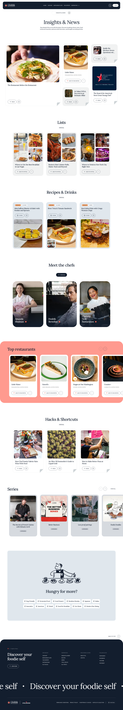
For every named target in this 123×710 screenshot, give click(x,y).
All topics (64, 664)
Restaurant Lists (58, 5)
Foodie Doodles (116, 525)
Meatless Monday (74, 601)
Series (63, 660)
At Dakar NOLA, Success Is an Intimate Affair (80, 93)
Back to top (112, 636)
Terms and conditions (62, 702)
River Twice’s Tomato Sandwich (60, 208)
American (41, 606)
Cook (20, 215)
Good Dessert (59, 601)
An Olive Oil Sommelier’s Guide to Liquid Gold (61, 462)
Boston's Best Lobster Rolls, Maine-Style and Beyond (58, 166)
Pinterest (102, 663)
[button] (110, 5)
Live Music (78, 606)
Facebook (102, 658)
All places (45, 664)
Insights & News (60, 12)
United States (112, 702)
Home (44, 5)
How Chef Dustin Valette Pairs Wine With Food (26, 462)
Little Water (69, 72)
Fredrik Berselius (52, 320)
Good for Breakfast (64, 606)
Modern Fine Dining (92, 606)
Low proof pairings (85, 525)
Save (19, 102)
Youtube (101, 660)
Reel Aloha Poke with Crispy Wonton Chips (91, 209)
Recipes (63, 657)
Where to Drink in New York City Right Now (94, 166)
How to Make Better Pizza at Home (92, 462)
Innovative (29, 606)
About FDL (83, 655)
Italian (97, 601)
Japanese (87, 601)
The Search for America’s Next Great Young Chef (103, 94)
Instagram (102, 655)
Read (13, 101)
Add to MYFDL (23, 171)
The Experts (67, 5)
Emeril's (45, 384)
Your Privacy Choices (85, 702)
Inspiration (74, 5)
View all (61, 127)
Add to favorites (74, 81)
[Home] (10, 5)
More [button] (83, 81)
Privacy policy (74, 702)
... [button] (31, 172)
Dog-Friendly (30, 601)
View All (62, 274)
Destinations (46, 662)
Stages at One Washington (83, 384)
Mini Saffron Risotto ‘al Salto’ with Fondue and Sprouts (27, 209)
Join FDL (83, 657)
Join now (14, 666)
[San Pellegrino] (26, 703)
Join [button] (115, 5)
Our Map (50, 5)
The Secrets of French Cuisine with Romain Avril (23, 526)
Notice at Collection (98, 702)
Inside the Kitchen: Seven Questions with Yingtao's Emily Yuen (108, 50)
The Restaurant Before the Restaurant (22, 85)
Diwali (51, 606)
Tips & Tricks (65, 662)
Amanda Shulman (19, 320)
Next (105, 349)
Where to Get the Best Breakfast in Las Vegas (27, 166)
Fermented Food (45, 601)
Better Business (54, 525)
